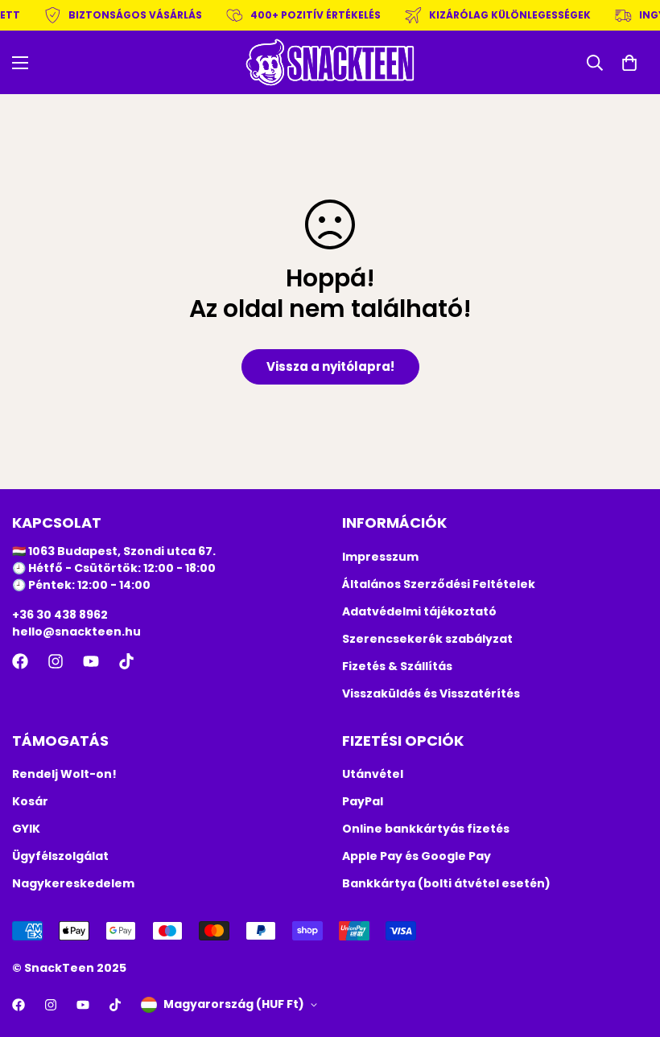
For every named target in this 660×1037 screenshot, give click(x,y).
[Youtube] (91, 661)
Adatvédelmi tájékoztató (419, 611)
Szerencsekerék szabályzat (427, 639)
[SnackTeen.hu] (330, 62)
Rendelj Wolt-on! (64, 774)
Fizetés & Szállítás (397, 666)
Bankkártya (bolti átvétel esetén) (446, 883)
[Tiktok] (126, 661)
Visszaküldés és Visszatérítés (431, 693)
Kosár (30, 801)
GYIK (26, 829)
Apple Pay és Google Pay (416, 856)
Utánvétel (372, 774)
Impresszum (380, 557)
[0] (629, 62)
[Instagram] (55, 661)
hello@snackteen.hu (76, 631)
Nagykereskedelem (73, 883)
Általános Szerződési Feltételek (438, 584)
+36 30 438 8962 (60, 615)
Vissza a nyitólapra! (330, 366)
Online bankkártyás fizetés (425, 829)
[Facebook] (20, 661)
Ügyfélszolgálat (60, 856)
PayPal (362, 801)
